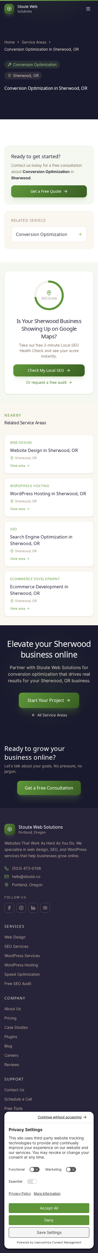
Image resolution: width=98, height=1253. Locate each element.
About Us (12, 1008)
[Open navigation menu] (88, 8)
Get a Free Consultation (49, 788)
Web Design (15, 937)
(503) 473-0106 (26, 868)
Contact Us (14, 1089)
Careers (11, 1055)
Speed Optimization (22, 974)
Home (9, 42)
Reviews (11, 1064)
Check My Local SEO (46, 370)
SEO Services (16, 946)
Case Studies (16, 1027)
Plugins (10, 1036)
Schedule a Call (18, 1099)
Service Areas (34, 42)
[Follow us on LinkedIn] (33, 908)
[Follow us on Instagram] (21, 908)
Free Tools (13, 1108)
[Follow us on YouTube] (45, 908)
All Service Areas (52, 715)
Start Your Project (45, 700)
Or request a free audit (46, 382)
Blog (8, 1046)
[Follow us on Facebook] (9, 908)
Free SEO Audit (17, 983)
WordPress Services (22, 955)
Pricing (10, 1018)
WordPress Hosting (21, 965)
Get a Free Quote (45, 191)
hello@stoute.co (26, 876)
